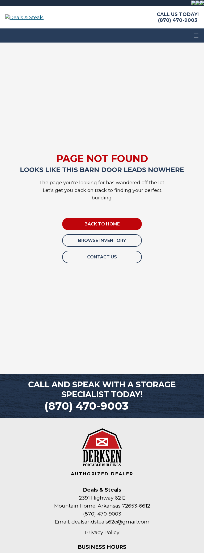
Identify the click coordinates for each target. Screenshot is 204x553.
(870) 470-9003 (177, 20)
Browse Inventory (102, 240)
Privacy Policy (102, 532)
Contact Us (102, 256)
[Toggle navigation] (196, 35)
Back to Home (102, 224)
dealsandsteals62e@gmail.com (110, 522)
